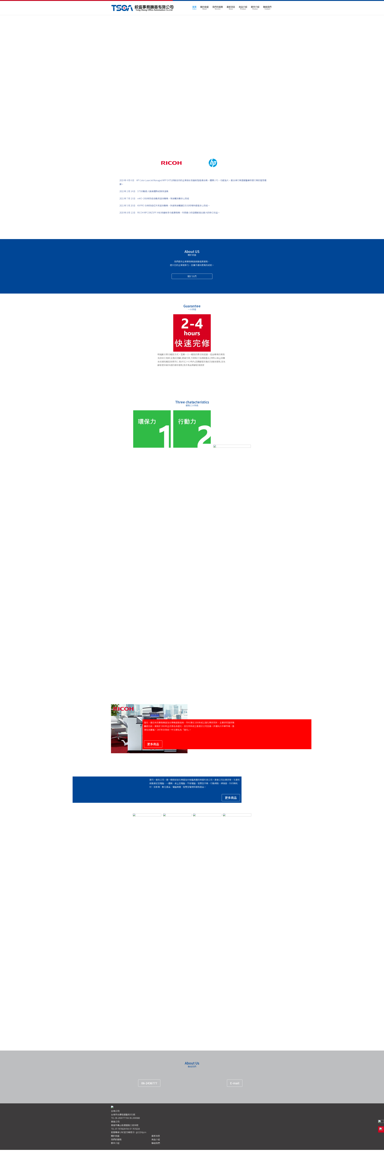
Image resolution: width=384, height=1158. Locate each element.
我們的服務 (217, 8)
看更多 (192, 676)
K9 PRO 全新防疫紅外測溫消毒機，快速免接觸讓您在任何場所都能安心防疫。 (173, 205)
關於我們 (192, 276)
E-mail (234, 1083)
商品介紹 (243, 8)
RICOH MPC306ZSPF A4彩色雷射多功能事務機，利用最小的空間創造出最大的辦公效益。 (178, 212)
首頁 (194, 8)
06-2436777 (149, 1083)
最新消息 (231, 8)
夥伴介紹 (255, 8)
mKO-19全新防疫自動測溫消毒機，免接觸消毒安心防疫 (163, 198)
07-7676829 (120, 1128)
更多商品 (153, 744)
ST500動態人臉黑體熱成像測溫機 (152, 191)
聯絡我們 (267, 8)
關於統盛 (204, 8)
